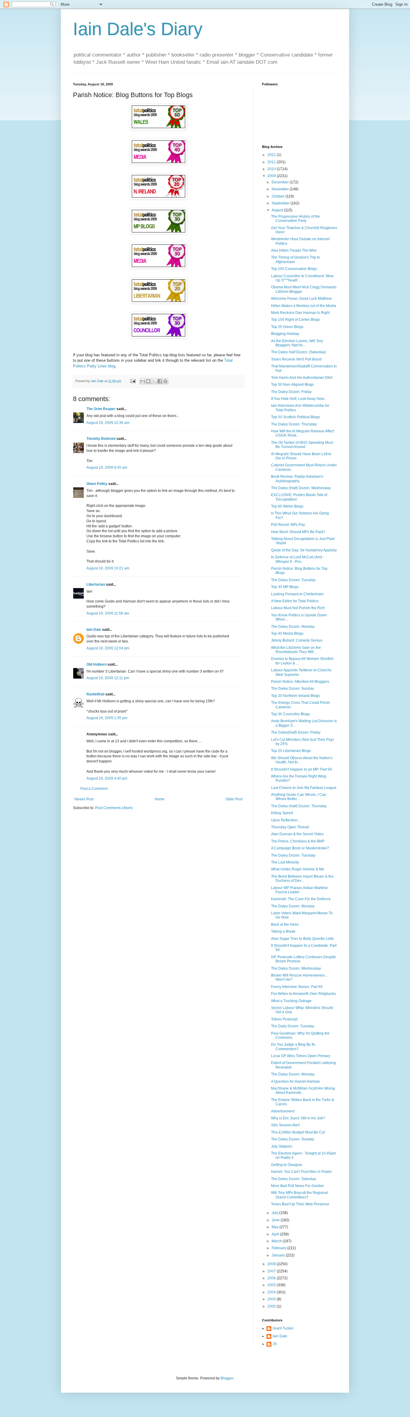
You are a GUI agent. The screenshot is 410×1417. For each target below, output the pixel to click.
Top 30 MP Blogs (285, 587)
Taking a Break (283, 931)
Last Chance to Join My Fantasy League (303, 788)
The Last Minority (285, 862)
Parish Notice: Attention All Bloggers (300, 681)
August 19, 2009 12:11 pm (107, 678)
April (276, 1234)
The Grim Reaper (101, 409)
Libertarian (95, 584)
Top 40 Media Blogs (287, 633)
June (276, 1220)
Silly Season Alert (285, 1125)
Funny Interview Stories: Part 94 (297, 987)
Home (159, 799)
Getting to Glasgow (286, 1165)
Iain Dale (93, 629)
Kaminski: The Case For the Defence (301, 899)
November (281, 189)
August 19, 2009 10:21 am (107, 568)
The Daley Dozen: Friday (291, 392)
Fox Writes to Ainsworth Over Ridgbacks (303, 994)
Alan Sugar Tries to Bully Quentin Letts (302, 939)
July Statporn (281, 1146)
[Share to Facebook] (160, 381)
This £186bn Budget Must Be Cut (298, 1132)
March (277, 1241)
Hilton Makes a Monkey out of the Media (303, 306)
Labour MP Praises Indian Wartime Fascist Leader (299, 890)
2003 (272, 1299)
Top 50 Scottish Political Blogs (295, 417)
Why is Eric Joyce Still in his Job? (298, 1118)
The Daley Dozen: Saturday (293, 1179)
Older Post (234, 799)
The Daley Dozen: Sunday (292, 688)
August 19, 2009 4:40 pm (106, 778)
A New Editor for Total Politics (294, 601)
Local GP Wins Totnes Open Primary (300, 1056)
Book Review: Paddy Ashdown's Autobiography (297, 478)
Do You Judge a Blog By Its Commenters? (293, 1046)
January (279, 1255)
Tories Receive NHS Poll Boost (296, 359)
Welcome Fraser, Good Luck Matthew (301, 298)
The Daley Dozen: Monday (293, 626)
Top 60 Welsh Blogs (287, 506)
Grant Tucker (283, 1328)
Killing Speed (282, 813)
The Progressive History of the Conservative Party (295, 218)
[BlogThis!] (148, 381)
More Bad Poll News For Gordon (297, 1186)
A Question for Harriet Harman (295, 1081)
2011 (272, 162)
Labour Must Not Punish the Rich (298, 608)
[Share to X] (154, 381)
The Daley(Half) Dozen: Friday (296, 732)
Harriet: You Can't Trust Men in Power (301, 1172)
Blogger (227, 1378)
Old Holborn (96, 664)
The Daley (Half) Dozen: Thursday (299, 806)
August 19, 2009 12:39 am (107, 423)
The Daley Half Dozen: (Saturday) (298, 352)
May (275, 1227)
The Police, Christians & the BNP (297, 841)
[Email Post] (133, 381)
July (275, 1213)
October (278, 196)
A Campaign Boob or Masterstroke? (300, 848)
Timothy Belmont (101, 439)
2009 (272, 176)
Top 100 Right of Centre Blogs (295, 319)
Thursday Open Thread (290, 827)
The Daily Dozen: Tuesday (292, 1026)
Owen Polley (96, 484)
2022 (272, 155)
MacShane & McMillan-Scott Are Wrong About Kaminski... (303, 1090)
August (278, 210)
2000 (272, 1306)
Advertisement (282, 1111)
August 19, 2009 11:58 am (107, 613)
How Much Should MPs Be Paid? (298, 532)
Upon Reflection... (285, 820)
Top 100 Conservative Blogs (294, 269)
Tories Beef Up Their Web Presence (300, 1204)
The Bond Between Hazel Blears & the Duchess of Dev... (302, 878)
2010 (272, 169)
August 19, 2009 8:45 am (106, 467)
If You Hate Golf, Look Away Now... (299, 399)
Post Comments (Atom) (114, 808)
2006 (272, 1278)
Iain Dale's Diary (138, 29)
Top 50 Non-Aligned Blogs (292, 384)
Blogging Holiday (285, 334)
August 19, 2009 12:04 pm (107, 648)
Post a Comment (93, 789)
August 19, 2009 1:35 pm (106, 718)
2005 (272, 1285)
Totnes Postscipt (284, 1019)
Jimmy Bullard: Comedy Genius (296, 640)
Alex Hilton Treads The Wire (294, 250)
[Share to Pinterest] (165, 381)
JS (275, 1344)
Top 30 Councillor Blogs (290, 714)
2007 (272, 1271)
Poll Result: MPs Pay (288, 525)
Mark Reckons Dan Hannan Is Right (300, 313)
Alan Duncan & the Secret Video (297, 834)
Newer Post (83, 799)
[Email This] (143, 381)
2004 (272, 1292)
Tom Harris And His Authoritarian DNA (302, 378)
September (281, 203)
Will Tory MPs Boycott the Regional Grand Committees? (299, 1195)
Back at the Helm (285, 924)
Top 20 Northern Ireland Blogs (295, 696)
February (279, 1248)
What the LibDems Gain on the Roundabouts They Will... (296, 650)
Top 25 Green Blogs (287, 327)
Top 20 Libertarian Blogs (291, 751)
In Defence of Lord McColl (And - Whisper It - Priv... (297, 559)
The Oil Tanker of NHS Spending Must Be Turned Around (302, 444)
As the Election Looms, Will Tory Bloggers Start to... (297, 343)
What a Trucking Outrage (291, 1001)
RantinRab (95, 694)
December (281, 182)
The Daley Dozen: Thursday (294, 424)
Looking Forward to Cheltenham (297, 594)
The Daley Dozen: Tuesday (293, 580)
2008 (272, 1264)
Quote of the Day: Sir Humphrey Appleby (304, 550)
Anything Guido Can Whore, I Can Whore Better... (298, 797)
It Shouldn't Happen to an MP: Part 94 (301, 769)
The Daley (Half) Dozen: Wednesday (301, 488)
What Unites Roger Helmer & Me (297, 869)
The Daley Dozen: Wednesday (296, 968)
